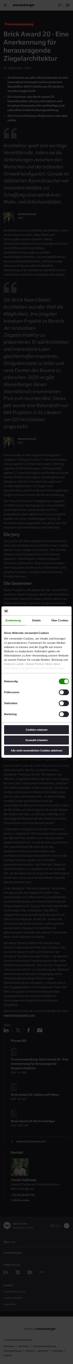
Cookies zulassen (36, 729)
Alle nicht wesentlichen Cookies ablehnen (36, 750)
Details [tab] (36, 620)
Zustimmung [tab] (13, 620)
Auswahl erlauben (36, 740)
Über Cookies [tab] (59, 620)
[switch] (64, 692)
